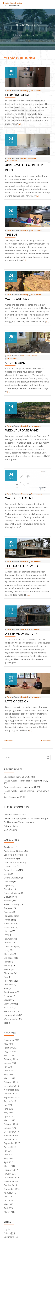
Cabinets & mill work (28, 158)
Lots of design (17, 701)
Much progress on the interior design (30, 818)
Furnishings (9, 923)
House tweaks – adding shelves (19, 791)
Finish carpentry (11, 904)
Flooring (8, 912)
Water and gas (17, 299)
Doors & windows (12, 877)
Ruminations (10, 992)
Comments (11, 1236)
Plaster (7, 969)
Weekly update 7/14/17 (21, 430)
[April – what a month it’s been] (27, 144)
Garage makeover (12, 787)
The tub (11, 234)
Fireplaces (8, 908)
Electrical (24, 426)
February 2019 (11, 1082)
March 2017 (9, 1166)
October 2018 (10, 1093)
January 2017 (10, 1173)
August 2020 (10, 1051)
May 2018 (8, 1112)
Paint (6, 961)
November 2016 (11, 1181)
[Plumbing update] (27, 77)
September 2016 (12, 1189)
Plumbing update (18, 95)
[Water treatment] (27, 480)
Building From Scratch (12, 3)
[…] (19, 123)
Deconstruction (11, 870)
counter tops (10, 866)
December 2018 (11, 1086)
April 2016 (8, 1208)
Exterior (8, 900)
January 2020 (10, 1063)
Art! (5, 797)
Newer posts (46, 741)
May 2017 (8, 1158)
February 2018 (11, 1124)
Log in (7, 1229)
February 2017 (11, 1170)
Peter (9, 90)
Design (7, 873)
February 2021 (11, 1047)
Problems (8, 984)
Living (7, 950)
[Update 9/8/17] (27, 342)
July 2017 (8, 1150)
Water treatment (19, 498)
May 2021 (8, 1044)
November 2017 (11, 1135)
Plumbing (24, 90)
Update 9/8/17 (15, 363)
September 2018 (12, 1097)
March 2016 (9, 1212)
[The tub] (27, 216)
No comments (36, 90)
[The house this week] (27, 548)
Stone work (9, 1003)
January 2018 (10, 1128)
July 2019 (8, 1066)
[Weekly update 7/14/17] (27, 412)
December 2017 (11, 1131)
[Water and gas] (27, 281)
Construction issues (13, 862)
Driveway (8, 881)
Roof (6, 988)
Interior (7, 942)
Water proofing (11, 1019)
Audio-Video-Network (29, 356)
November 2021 (11, 1040)
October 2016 (10, 1185)
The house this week (21, 566)
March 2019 (9, 1078)
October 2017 (10, 1139)
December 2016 (11, 1177)
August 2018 (10, 1101)
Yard (6, 1022)
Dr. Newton (9, 822)
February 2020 (11, 1059)
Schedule (8, 996)
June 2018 (8, 1108)
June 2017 (8, 1154)
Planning (8, 965)
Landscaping (10, 946)
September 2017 (12, 1143)
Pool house (9, 980)
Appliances (9, 847)
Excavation (9, 896)
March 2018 (9, 1120)
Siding (16, 826)
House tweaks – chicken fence (18, 780)
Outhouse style (19, 814)
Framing (8, 919)
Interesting (9, 938)
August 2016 (10, 1192)
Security (8, 999)
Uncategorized (11, 1015)
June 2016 (8, 1200)
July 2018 (8, 1105)
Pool (6, 977)
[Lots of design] (27, 683)
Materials (8, 954)
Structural (8, 1007)
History (7, 931)
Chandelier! (9, 777)
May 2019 (8, 1074)
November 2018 (11, 1089)
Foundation (9, 915)
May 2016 (8, 1204)
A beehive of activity (21, 633)
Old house (9, 957)
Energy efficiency (12, 893)
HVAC (6, 935)
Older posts (8, 741)
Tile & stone (9, 1011)
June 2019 (8, 1070)
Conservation (10, 858)
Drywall (7, 885)
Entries (9, 1233)
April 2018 (8, 1116)
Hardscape (9, 927)
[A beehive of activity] (27, 615)
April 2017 (8, 1162)
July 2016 (8, 1196)
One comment (36, 494)
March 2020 (9, 1055)
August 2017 (10, 1147)
